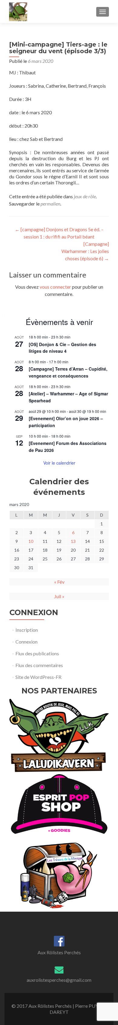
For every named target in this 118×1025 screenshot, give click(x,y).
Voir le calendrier (59, 463)
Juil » (59, 596)
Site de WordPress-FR (38, 677)
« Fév (59, 582)
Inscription (26, 630)
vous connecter (55, 287)
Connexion (26, 641)
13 (73, 541)
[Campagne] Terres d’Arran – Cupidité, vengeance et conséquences (68, 372)
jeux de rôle (85, 196)
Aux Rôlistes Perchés (59, 952)
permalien (50, 203)
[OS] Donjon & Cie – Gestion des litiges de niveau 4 (62, 347)
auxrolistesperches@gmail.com (59, 980)
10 (30, 541)
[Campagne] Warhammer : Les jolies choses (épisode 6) (85, 251)
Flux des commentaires (39, 665)
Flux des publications (37, 653)
